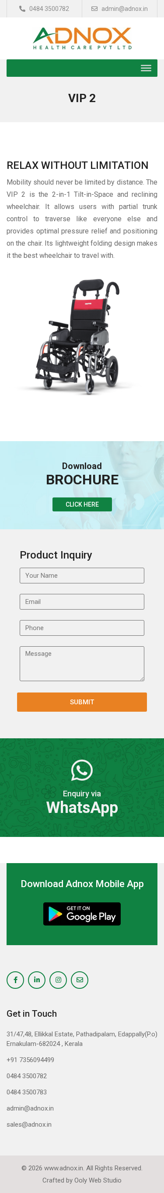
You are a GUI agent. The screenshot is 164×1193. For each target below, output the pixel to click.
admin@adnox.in (124, 8)
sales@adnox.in (29, 1124)
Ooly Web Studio (98, 1180)
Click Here (82, 504)
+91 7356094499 (30, 1060)
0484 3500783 (27, 1092)
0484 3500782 (48, 8)
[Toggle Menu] (146, 68)
